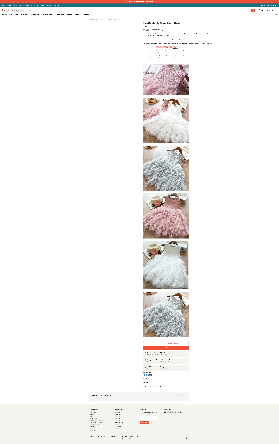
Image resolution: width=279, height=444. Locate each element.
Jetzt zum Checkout (165, 348)
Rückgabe (27, 5)
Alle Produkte (86, 14)
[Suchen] (253, 10)
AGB (98, 436)
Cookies (137, 436)
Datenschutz (104, 436)
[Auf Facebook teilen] (144, 375)
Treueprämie (42, 5)
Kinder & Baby (24, 14)
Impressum (93, 436)
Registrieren (144, 422)
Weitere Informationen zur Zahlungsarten (158, 369)
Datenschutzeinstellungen (114, 436)
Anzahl (145, 340)
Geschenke (4, 14)
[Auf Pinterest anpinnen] (151, 375)
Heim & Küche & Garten (35, 14)
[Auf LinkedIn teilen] (149, 375)
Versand (15, 5)
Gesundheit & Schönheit (48, 14)
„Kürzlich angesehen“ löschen (180, 395)
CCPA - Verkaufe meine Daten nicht (98, 438)
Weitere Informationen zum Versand (157, 354)
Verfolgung (20, 5)
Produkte (9, 5)
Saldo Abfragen (34, 5)
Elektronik (69, 14)
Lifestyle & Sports (60, 14)
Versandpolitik (121, 438)
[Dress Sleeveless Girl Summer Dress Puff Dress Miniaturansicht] (93, 26)
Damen (10, 14)
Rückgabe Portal (131, 438)
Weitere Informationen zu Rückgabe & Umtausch (160, 362)
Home (92, 19)
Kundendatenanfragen (127, 436)
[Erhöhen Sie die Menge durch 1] (156, 343)
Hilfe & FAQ (49, 5)
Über (276, 14)
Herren (17, 14)
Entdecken (77, 14)
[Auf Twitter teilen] (146, 375)
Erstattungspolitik (113, 438)
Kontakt (54, 5)
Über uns (4, 5)
